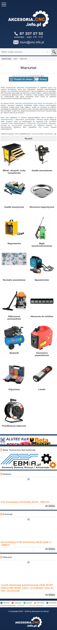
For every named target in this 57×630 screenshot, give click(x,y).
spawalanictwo (7, 119)
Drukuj (43, 79)
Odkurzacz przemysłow (37, 123)
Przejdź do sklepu (23, 79)
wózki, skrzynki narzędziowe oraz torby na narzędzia (31, 103)
